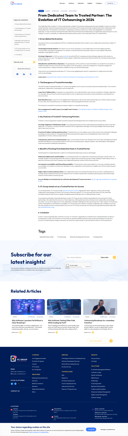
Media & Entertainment (38, 389)
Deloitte (66, 56)
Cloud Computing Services (69, 383)
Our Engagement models (39, 358)
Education (35, 386)
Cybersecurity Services (68, 386)
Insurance (35, 381)
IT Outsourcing (61, 237)
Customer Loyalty (96, 372)
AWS (63, 375)
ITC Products (35, 367)
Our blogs (94, 361)
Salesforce (65, 378)
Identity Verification (96, 375)
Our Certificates (36, 369)
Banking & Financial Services (40, 378)
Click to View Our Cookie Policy (39, 432)
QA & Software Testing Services (70, 364)
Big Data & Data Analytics (98, 386)
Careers (34, 364)
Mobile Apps (94, 381)
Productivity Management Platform (100, 369)
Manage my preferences (107, 429)
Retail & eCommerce (37, 383)
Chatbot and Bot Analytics (98, 389)
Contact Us (110, 3)
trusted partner (98, 237)
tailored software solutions (71, 190)
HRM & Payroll (95, 378)
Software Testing (96, 397)
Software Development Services (79, 237)
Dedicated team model (47, 207)
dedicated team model (46, 237)
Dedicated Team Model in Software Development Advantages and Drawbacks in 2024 (72, 77)
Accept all (91, 429)
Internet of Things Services (69, 389)
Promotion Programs (38, 361)
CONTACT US (15, 391)
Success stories (95, 358)
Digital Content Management (99, 395)
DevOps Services (66, 367)
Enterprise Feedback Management (100, 392)
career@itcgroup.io (21, 373)
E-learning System (96, 383)
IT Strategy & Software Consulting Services (73, 358)
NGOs (33, 392)
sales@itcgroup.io (21, 371)
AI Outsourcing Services (68, 381)
